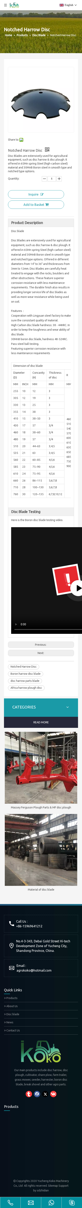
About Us (12, 1006)
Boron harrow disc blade (26, 673)
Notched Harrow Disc (24, 666)
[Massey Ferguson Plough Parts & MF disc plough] (41, 768)
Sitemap (53, 1185)
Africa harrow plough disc (26, 687)
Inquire (33, 194)
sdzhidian (43, 1190)
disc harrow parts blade (25, 680)
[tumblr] (29, 1094)
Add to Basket (33, 204)
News (9, 1022)
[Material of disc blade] (41, 850)
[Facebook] (37, 1094)
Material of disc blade (41, 889)
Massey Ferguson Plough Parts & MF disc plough (41, 807)
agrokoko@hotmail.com (34, 970)
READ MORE (41, 722)
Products (12, 998)
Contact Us (13, 1030)
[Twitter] (45, 1094)
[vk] (53, 1094)
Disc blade (12, 1014)
